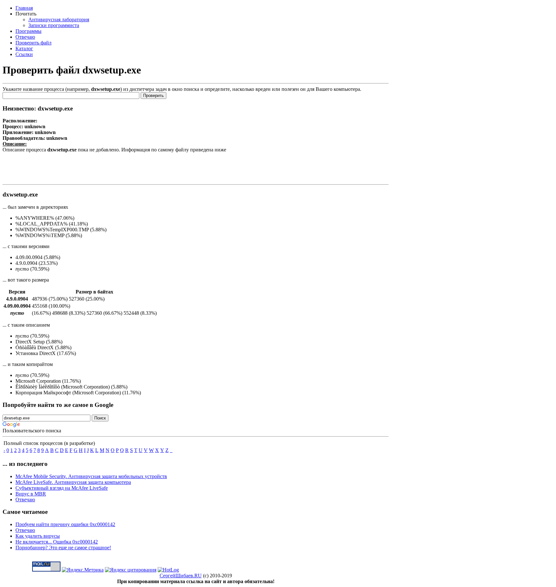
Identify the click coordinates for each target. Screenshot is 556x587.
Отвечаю (25, 499)
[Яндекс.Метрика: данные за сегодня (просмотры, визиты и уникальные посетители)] (83, 570)
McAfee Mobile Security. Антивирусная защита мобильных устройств (91, 476)
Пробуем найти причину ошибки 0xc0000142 (65, 524)
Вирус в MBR (30, 493)
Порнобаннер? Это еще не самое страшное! (63, 547)
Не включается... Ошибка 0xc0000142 (56, 541)
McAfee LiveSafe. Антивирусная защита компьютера (73, 482)
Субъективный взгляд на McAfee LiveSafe (61, 488)
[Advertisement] (196, 167)
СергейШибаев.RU (181, 575)
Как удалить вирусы (37, 536)
